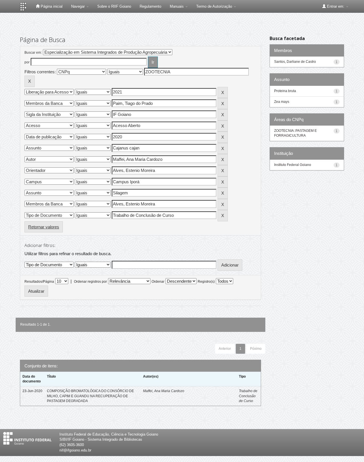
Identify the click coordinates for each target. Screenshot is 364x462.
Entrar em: (336, 6)
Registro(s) (206, 282)
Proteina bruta (285, 91)
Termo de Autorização (214, 6)
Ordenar (158, 282)
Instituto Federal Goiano (292, 165)
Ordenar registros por (90, 282)
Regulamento (150, 6)
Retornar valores (43, 226)
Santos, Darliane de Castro (295, 62)
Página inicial (51, 6)
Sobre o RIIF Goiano (114, 6)
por (27, 62)
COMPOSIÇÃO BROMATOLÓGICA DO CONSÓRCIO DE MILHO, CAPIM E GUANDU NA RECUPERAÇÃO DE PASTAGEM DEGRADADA (90, 396)
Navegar (78, 6)
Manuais (177, 6)
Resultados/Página (39, 282)
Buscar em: (33, 53)
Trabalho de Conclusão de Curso (248, 396)
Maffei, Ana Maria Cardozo (163, 391)
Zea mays (281, 102)
